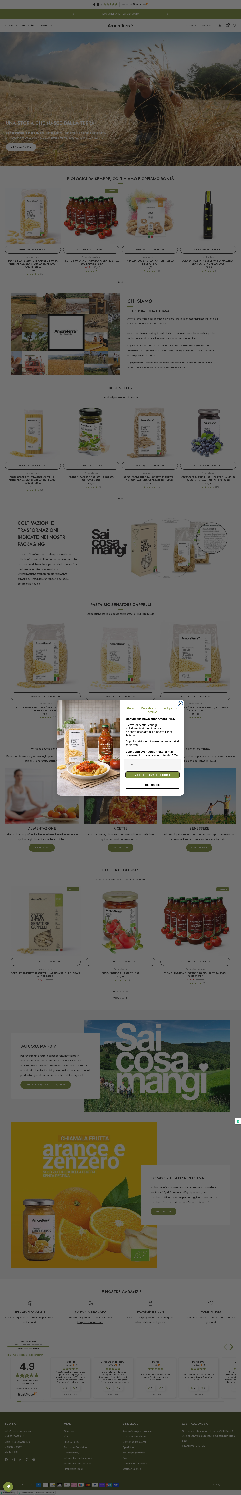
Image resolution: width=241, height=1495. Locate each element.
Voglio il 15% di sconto (152, 774)
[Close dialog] (180, 703)
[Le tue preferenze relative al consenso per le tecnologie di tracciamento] (238, 1121)
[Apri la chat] (8, 1486)
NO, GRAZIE (152, 785)
